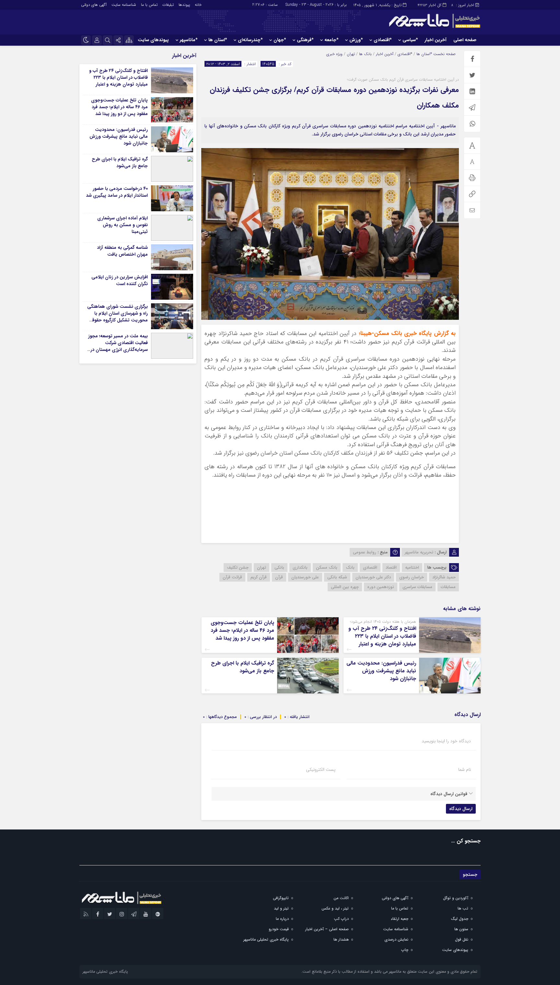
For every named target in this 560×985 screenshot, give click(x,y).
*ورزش (356, 39)
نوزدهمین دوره (380, 587)
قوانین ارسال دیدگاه (448, 793)
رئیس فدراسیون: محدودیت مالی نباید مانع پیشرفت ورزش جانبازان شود (381, 671)
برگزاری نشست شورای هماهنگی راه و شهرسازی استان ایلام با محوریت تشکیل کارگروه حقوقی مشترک (117, 316)
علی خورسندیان (305, 577)
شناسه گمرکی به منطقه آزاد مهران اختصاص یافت (122, 251)
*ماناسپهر (188, 39)
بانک (350, 567)
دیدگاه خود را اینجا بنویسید (446, 741)
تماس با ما (149, 5)
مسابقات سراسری (417, 587)
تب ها (463, 908)
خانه (198, 5)
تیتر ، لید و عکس (335, 908)
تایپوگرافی (281, 898)
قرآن (279, 577)
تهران (351, 54)
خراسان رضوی (411, 577)
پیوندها (184, 5)
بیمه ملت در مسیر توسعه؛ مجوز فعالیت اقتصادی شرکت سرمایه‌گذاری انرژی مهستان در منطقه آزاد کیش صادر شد (118, 346)
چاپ (404, 950)
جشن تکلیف (238, 567)
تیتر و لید (281, 908)
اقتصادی (370, 567)
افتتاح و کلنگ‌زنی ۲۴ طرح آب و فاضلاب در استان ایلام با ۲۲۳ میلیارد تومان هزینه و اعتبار (382, 636)
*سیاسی (410, 39)
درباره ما (282, 919)
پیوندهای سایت (153, 39)
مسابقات (448, 587)
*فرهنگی (305, 39)
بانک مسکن (326, 567)
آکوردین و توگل (455, 898)
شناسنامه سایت (123, 5)
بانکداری (300, 567)
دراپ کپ (341, 919)
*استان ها (217, 39)
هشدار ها (341, 939)
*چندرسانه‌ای (250, 39)
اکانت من (341, 898)
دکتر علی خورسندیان (373, 577)
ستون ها (461, 929)
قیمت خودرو (279, 929)
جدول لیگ (459, 919)
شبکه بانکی (337, 577)
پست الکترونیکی (320, 769)
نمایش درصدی (396, 939)
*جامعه (331, 39)
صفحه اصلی (464, 39)
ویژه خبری (334, 54)
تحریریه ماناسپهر (419, 552)
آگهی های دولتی (94, 5)
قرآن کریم (259, 577)
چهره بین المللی (345, 587)
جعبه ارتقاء (399, 919)
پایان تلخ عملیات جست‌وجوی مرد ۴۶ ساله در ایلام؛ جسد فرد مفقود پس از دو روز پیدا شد (242, 630)
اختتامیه (412, 567)
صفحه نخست (444, 54)
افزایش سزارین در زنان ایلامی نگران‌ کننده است (119, 280)
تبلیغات (168, 5)
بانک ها (365, 54)
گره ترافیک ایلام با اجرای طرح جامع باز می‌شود (242, 667)
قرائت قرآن (232, 577)
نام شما (464, 769)
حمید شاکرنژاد (444, 577)
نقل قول (461, 939)
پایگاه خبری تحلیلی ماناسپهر (266, 939)
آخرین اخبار (436, 39)
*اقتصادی (382, 39)
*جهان (280, 39)
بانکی (279, 567)
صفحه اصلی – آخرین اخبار (327, 929)
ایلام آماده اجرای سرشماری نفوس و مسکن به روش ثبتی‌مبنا (122, 224)
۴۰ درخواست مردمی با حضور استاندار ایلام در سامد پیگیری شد (117, 192)
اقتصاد (391, 567)
